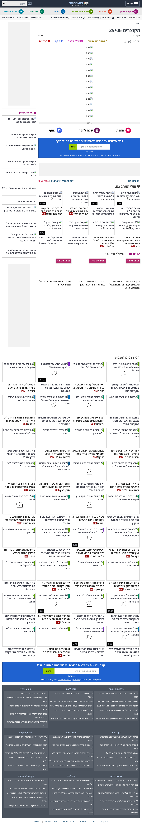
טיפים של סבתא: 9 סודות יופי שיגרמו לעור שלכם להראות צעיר (71, 701)
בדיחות (57, 11)
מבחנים (131, 253)
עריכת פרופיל (36, 17)
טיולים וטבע (92, 17)
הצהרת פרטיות (51, 821)
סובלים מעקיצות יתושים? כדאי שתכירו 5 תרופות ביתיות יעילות (71, 706)
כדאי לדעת (34, 11)
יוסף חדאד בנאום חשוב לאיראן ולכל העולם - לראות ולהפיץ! (27, 793)
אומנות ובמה (77, 17)
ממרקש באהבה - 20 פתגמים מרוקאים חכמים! (122, 753)
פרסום (37, 821)
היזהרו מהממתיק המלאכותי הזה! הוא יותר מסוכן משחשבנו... (117, 701)
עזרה (93, 821)
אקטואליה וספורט (26, 776)
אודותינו (82, 821)
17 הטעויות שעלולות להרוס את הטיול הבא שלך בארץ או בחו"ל (71, 761)
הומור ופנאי (106, 17)
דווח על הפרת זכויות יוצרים (62, 181)
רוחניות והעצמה (11, 11)
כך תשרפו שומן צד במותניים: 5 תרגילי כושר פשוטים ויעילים (27, 788)
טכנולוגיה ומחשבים (59, 17)
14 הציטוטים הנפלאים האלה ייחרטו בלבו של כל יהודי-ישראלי (26, 753)
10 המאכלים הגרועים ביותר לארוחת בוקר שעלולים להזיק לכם (117, 718)
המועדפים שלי (8, 17)
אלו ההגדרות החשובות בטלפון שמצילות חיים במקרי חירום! (72, 788)
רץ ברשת (120, 17)
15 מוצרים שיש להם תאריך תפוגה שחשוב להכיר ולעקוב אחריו (71, 718)
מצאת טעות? (43, 181)
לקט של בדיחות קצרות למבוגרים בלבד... (33, 693)
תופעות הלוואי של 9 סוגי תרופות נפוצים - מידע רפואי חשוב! (117, 706)
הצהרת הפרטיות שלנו (83, 155)
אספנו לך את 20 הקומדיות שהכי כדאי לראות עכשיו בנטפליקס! (116, 780)
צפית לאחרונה (22, 17)
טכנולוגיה (71, 776)
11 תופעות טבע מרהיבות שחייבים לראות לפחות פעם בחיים (71, 765)
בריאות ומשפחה (80, 11)
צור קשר (104, 821)
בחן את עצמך (126, 11)
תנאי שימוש (94, 155)
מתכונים (103, 11)
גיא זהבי (132, 35)
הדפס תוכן (132, 181)
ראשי (138, 23)
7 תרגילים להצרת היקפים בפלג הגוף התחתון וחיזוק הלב (28, 805)
